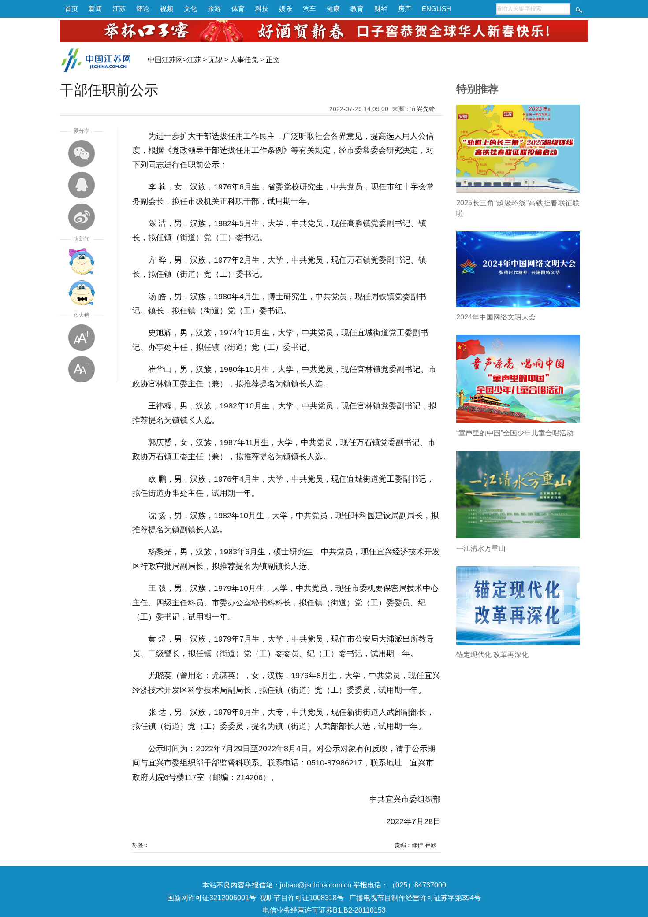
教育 (357, 8)
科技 (261, 8)
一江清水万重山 (481, 548)
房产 (404, 8)
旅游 (214, 8)
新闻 (95, 8)
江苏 (119, 8)
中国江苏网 (165, 59)
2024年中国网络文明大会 (496, 317)
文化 (190, 8)
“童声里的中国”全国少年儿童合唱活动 (515, 433)
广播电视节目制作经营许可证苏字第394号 (415, 898)
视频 (166, 8)
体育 (238, 8)
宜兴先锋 (422, 108)
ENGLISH (436, 8)
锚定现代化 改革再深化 (492, 654)
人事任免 (244, 59)
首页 (71, 8)
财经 (380, 8)
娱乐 (285, 8)
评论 (142, 8)
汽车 (309, 8)
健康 (333, 8)
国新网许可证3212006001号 (211, 898)
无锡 (216, 59)
